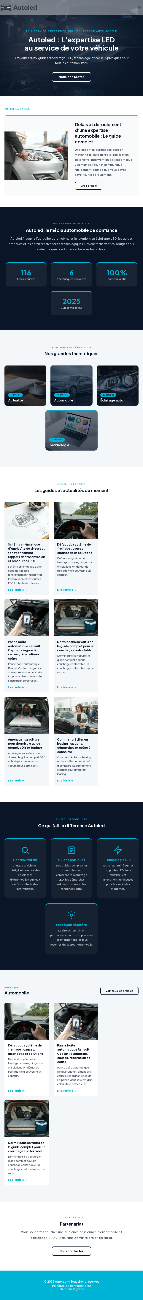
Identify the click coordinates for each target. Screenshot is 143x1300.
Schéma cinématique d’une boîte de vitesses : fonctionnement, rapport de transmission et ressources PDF (26, 552)
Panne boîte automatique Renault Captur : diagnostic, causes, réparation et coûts (24, 650)
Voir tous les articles (119, 990)
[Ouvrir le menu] (139, 7)
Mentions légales (71, 1289)
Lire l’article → (17, 589)
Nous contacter (71, 77)
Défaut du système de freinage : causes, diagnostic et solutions (74, 548)
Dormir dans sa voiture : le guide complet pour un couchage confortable (76, 646)
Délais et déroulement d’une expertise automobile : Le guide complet (98, 132)
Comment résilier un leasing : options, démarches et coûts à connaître (73, 745)
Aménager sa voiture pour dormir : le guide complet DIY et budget (25, 743)
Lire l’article (88, 185)
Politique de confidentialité (71, 1286)
